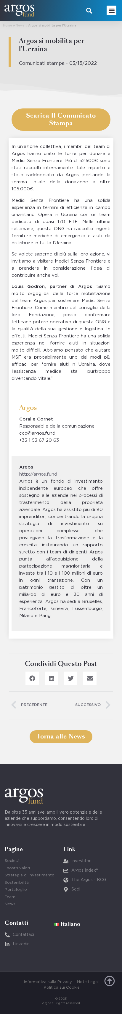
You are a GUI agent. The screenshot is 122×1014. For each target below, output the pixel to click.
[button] (89, 11)
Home (7, 25)
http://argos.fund (38, 474)
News (20, 25)
